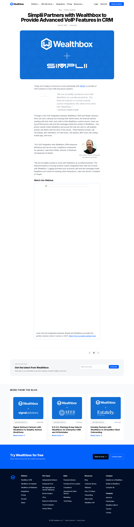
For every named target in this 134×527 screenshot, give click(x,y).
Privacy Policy (81, 520)
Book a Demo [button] (117, 4)
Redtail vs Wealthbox (113, 484)
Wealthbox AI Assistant (28, 484)
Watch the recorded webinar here (82, 336)
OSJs (44, 497)
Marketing (66, 497)
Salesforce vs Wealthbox (114, 480)
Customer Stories (90, 484)
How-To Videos (90, 491)
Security (24, 499)
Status (23, 503)
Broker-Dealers (47, 493)
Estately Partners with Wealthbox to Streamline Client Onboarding (105, 429)
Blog (60, 10)
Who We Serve (47, 4)
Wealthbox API (90, 503)
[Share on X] (89, 353)
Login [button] (96, 4)
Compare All (110, 487)
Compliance (67, 487)
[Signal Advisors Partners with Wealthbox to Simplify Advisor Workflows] (28, 408)
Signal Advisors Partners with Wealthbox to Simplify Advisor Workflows (27, 429)
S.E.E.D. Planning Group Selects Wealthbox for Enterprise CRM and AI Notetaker (67, 429)
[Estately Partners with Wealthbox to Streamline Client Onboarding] (106, 408)
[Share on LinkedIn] (94, 353)
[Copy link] (98, 353)
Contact (108, 513)
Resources (78, 4)
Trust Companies (48, 505)
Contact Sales (117, 457)
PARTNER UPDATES (20, 422)
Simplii (82, 86)
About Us (109, 497)
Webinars (88, 487)
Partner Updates (69, 10)
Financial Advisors (69, 480)
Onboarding (89, 495)
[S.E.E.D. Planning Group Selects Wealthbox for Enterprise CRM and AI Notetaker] (67, 408)
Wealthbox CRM (26, 480)
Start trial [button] (103, 4)
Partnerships (110, 501)
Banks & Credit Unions (49, 501)
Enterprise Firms (47, 484)
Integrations (60, 4)
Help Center (89, 499)
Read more (18, 435)
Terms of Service (70, 520)
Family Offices (47, 509)
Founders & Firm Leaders (71, 484)
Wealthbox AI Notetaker (29, 487)
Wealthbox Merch (112, 505)
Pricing (69, 4)
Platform (34, 4)
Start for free (99, 457)
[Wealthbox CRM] (17, 4)
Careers (108, 509)
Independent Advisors (49, 480)
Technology (67, 501)
